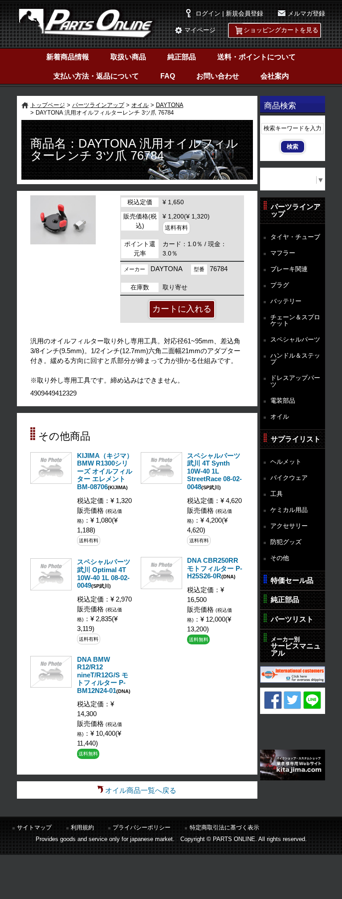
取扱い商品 (128, 57)
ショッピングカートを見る (281, 30)
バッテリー (285, 301)
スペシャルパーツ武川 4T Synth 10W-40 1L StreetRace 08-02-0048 (214, 471)
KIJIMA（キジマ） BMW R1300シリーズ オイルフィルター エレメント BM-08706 (105, 471)
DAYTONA (169, 105)
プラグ (279, 285)
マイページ (200, 30)
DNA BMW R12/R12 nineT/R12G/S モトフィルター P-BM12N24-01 (102, 675)
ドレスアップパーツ (295, 381)
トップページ (47, 105)
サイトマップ (34, 827)
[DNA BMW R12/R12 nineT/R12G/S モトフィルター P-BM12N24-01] (51, 685)
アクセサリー (289, 526)
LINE (312, 700)
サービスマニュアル (296, 646)
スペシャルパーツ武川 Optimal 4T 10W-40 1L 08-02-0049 (103, 573)
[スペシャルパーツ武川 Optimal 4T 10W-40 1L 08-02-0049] (51, 588)
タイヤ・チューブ (295, 237)
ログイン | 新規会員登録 (229, 13)
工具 (276, 494)
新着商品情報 (67, 57)
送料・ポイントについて (256, 57)
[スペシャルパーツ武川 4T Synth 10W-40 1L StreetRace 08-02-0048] (161, 481)
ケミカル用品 (289, 510)
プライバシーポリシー (142, 827)
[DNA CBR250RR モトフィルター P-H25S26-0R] (161, 586)
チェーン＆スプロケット (295, 320)
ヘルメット (285, 461)
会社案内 (275, 76)
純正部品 (181, 57)
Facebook (273, 700)
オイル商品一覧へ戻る (140, 790)
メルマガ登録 (306, 13)
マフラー (282, 253)
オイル (140, 105)
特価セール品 (292, 580)
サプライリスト (296, 439)
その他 (279, 558)
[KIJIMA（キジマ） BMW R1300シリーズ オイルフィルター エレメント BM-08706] (51, 481)
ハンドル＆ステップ (295, 358)
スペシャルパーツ (295, 339)
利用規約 (82, 827)
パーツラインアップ (98, 105)
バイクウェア (289, 477)
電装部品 (282, 400)
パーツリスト (292, 619)
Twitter (292, 700)
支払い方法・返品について (96, 76)
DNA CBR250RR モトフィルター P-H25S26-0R (214, 568)
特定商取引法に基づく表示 (224, 827)
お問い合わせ (217, 76)
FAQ (167, 76)
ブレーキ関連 (289, 269)
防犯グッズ (285, 542)
